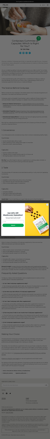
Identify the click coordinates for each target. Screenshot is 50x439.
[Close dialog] (47, 205)
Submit (13, 225)
